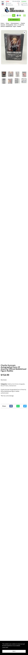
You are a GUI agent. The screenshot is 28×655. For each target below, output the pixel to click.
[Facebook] (18, 15)
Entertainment (15, 23)
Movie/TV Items (4, 385)
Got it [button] (14, 651)
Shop (7, 23)
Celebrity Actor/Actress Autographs (16, 384)
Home (2, 23)
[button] (24, 15)
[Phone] (20, 15)
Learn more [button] (5, 647)
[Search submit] (13, 15)
